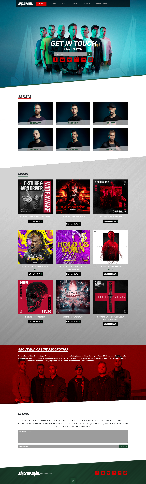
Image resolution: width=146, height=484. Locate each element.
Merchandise (101, 3)
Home (42, 3)
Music (64, 3)
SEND (122, 446)
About (75, 3)
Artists (52, 3)
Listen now (34, 221)
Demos (87, 3)
